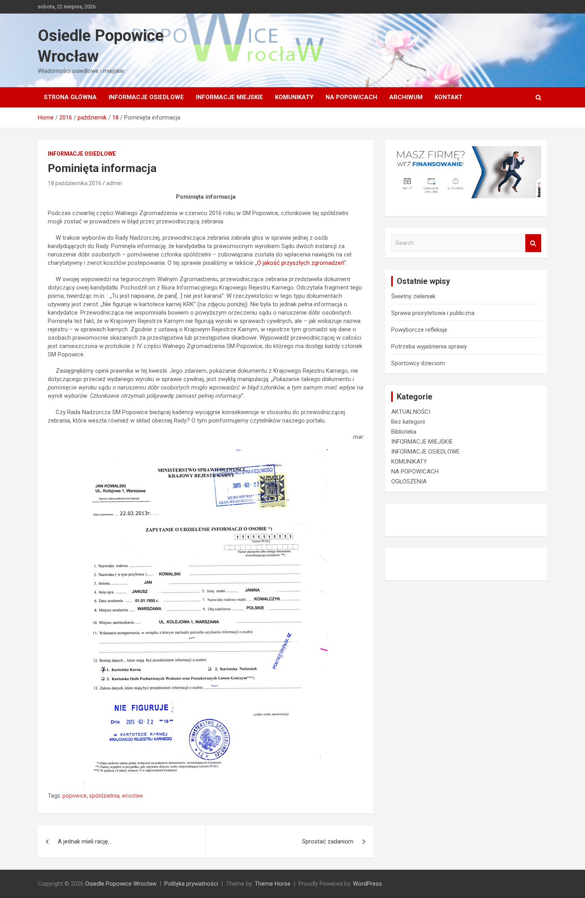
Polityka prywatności (191, 883)
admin (114, 183)
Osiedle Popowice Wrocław (120, 883)
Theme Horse (273, 883)
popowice (74, 795)
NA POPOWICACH (351, 97)
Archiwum (406, 97)
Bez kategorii (408, 421)
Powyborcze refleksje (419, 329)
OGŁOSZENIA (409, 481)
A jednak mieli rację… (84, 841)
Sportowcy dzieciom (418, 363)
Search (533, 243)
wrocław (132, 795)
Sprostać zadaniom (327, 841)
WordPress (367, 883)
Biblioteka (403, 431)
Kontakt (448, 97)
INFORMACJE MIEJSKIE (229, 97)
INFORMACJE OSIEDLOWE (146, 97)
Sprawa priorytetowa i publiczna (432, 313)
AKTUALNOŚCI (410, 411)
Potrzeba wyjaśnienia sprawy (429, 346)
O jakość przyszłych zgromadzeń (300, 262)
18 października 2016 (74, 183)
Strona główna (70, 97)
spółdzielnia (104, 795)
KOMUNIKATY (294, 97)
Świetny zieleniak (413, 296)
